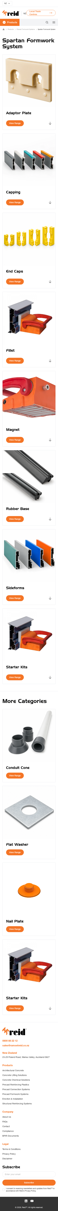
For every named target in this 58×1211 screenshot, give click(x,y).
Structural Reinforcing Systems (17, 1103)
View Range (15, 123)
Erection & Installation (12, 1099)
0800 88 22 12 (10, 1040)
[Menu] (53, 22)
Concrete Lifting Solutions (14, 1075)
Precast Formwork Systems (26, 29)
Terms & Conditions (11, 1149)
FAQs (4, 1121)
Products (11, 29)
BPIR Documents (10, 1136)
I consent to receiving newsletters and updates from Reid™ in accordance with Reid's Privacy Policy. (30, 1189)
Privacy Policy (9, 1154)
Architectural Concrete (13, 1070)
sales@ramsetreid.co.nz (15, 1045)
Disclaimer (7, 1158)
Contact (6, 1126)
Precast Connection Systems (16, 1089)
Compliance (8, 1131)
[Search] (47, 22)
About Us (6, 1117)
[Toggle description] (50, 123)
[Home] (3, 29)
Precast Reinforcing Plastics (15, 1084)
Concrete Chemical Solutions (16, 1080)
